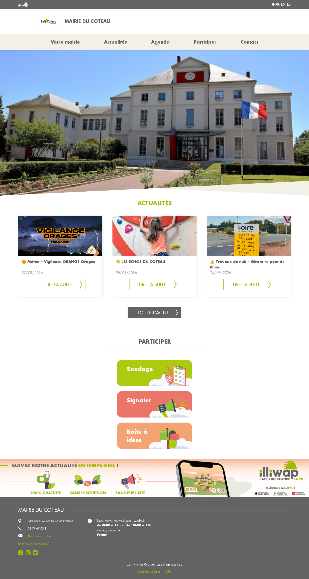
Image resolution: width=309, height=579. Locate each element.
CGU (168, 572)
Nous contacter (40, 536)
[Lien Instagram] (29, 552)
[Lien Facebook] (22, 552)
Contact (249, 42)
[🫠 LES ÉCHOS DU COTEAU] (154, 235)
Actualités (115, 42)
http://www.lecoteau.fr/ (33, 544)
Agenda (160, 42)
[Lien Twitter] (36, 552)
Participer (205, 42)
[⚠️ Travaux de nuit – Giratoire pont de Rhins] (249, 235)
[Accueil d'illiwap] (73, 4)
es (289, 4)
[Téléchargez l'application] (154, 478)
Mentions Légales (149, 572)
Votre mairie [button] (65, 42)
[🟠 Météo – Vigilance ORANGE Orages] (60, 235)
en (283, 4)
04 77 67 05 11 (38, 528)
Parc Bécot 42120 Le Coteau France (50, 521)
